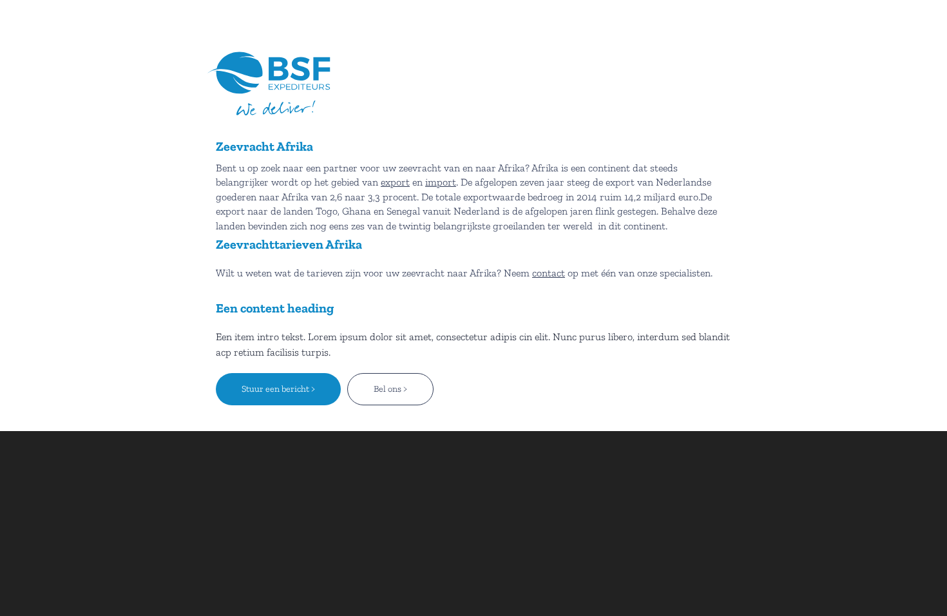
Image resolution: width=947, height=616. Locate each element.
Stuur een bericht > (278, 388)
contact (548, 273)
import (440, 182)
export (395, 182)
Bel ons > (390, 388)
